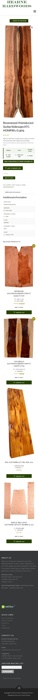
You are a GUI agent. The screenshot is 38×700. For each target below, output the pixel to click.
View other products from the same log (18, 161)
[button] (32, 27)
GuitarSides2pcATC (8, 187)
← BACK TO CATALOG (18, 21)
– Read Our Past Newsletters (11, 678)
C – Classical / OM (8, 235)
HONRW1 (6, 222)
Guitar (24, 185)
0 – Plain (6, 216)
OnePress (11, 695)
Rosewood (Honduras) (10, 204)
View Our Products (8, 618)
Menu (34, 11)
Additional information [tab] (12, 192)
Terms (4, 625)
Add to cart (9, 178)
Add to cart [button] (19, 307)
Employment (6, 628)
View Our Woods (7, 621)
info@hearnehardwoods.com (11, 650)
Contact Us (5, 623)
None (5, 228)
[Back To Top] (19, 688)
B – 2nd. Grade (8, 210)
